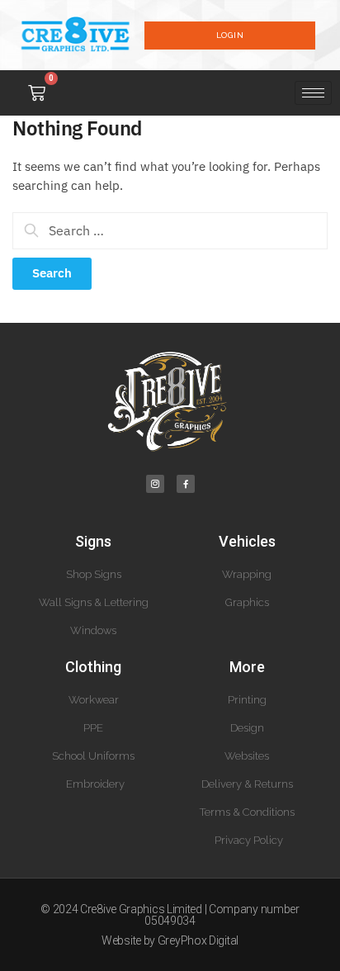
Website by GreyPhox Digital (170, 940)
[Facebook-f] (186, 484)
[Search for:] (170, 231)
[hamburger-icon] (313, 93)
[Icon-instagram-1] (155, 484)
